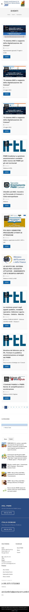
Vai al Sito (8, 512)
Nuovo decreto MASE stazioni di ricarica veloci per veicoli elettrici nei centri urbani (16, 489)
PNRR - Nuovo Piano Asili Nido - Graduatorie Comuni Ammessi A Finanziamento (16, 474)
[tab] (5, 439)
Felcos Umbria (6, 576)
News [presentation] (5, 439)
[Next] (27, 407)
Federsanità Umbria (7, 574)
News (18, 550)
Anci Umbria (6, 569)
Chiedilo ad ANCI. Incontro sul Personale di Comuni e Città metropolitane (13, 194)
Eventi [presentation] (11, 439)
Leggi (7, 56)
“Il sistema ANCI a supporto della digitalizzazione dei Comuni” (14, 43)
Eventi (18, 552)
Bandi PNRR (20, 548)
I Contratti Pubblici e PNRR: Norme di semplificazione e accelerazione (14, 387)
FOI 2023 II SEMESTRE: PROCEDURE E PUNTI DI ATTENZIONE (12, 233)
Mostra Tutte (8, 427)
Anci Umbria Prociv (7, 572)
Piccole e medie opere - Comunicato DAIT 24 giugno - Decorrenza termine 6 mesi (17, 466)
